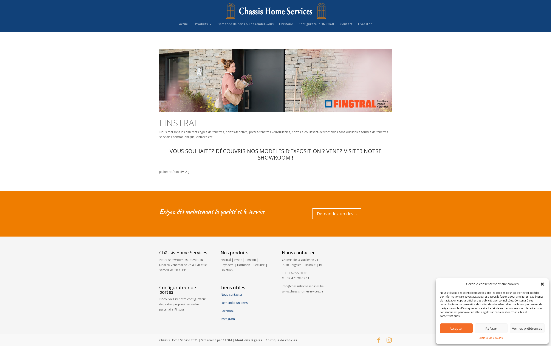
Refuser (491, 328)
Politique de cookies (490, 338)
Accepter (456, 328)
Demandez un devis (337, 214)
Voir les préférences (527, 328)
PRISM (227, 340)
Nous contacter (231, 294)
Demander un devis (234, 303)
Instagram (228, 319)
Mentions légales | (250, 340)
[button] (542, 284)
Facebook (228, 311)
